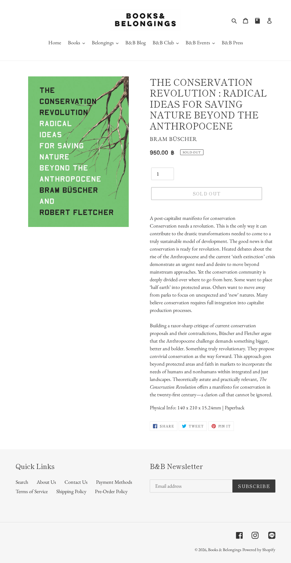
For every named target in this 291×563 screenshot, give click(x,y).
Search (22, 482)
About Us (46, 482)
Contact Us (76, 482)
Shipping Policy (71, 491)
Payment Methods (114, 482)
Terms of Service (32, 491)
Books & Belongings (224, 549)
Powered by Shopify (258, 549)
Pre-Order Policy (111, 491)
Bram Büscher (173, 139)
